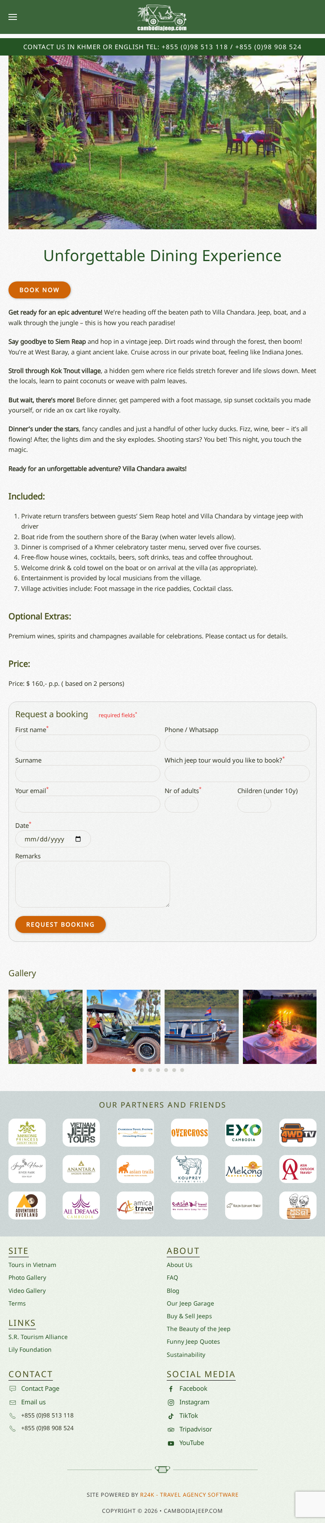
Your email (32, 790)
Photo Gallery (27, 1277)
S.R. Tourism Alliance (38, 1337)
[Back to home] (162, 17)
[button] (12, 17)
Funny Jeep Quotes (193, 1341)
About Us (180, 1265)
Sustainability (186, 1354)
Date (23, 825)
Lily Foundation (30, 1349)
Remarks (28, 856)
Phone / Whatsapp (191, 729)
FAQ (172, 1277)
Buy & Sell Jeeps (189, 1316)
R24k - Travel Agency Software (189, 1494)
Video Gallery (27, 1290)
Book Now (39, 290)
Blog (173, 1290)
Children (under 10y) (267, 790)
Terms (17, 1303)
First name (32, 729)
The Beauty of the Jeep (199, 1329)
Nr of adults (183, 790)
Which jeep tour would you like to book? (225, 759)
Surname (28, 760)
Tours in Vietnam (32, 1265)
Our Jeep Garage (190, 1303)
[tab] (134, 1070)
